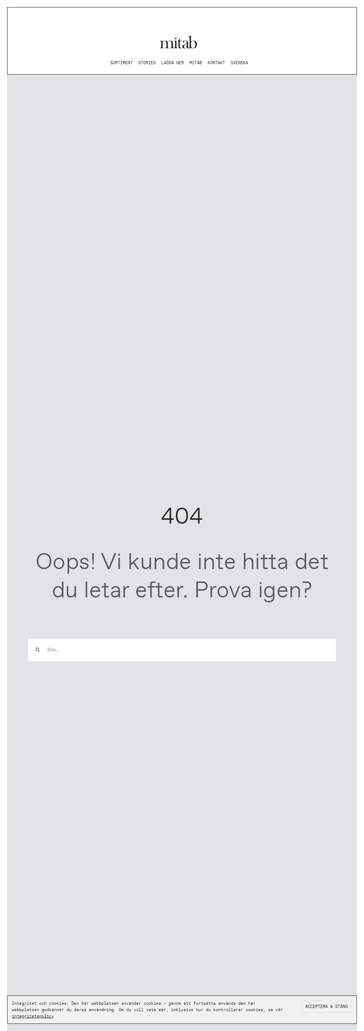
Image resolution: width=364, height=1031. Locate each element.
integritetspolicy (33, 1016)
